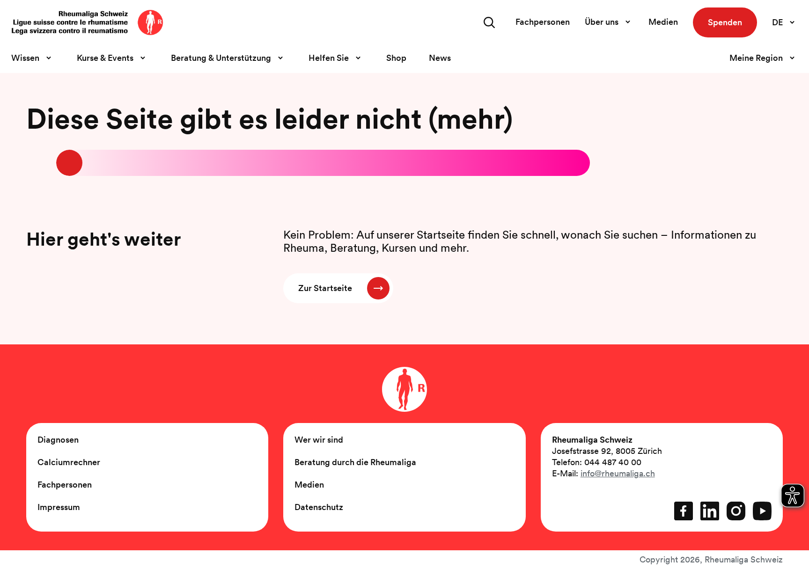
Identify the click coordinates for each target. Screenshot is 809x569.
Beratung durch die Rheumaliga (355, 462)
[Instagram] (736, 511)
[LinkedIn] (709, 511)
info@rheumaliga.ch (618, 473)
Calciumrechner (68, 462)
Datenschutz (318, 507)
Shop (396, 58)
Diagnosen (58, 440)
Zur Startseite (325, 288)
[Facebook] (683, 511)
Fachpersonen (542, 22)
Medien (663, 22)
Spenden (725, 22)
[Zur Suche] (489, 22)
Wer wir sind (318, 440)
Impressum (58, 507)
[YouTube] (762, 511)
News (440, 58)
